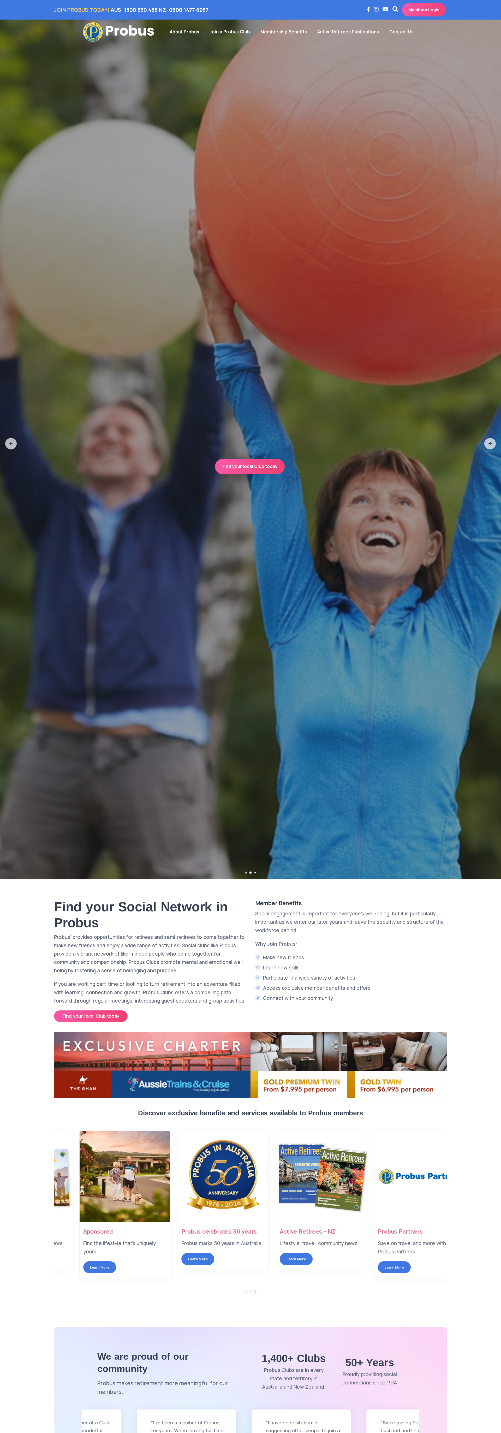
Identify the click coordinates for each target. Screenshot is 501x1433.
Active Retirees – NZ (384, 1231)
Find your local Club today (250, 466)
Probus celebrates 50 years (295, 1231)
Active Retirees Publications (348, 32)
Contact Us (401, 32)
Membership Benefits (283, 32)
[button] (11, 443)
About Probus (184, 32)
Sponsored (174, 1231)
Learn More (78, 1259)
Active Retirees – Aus (91, 1231)
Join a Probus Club (230, 32)
